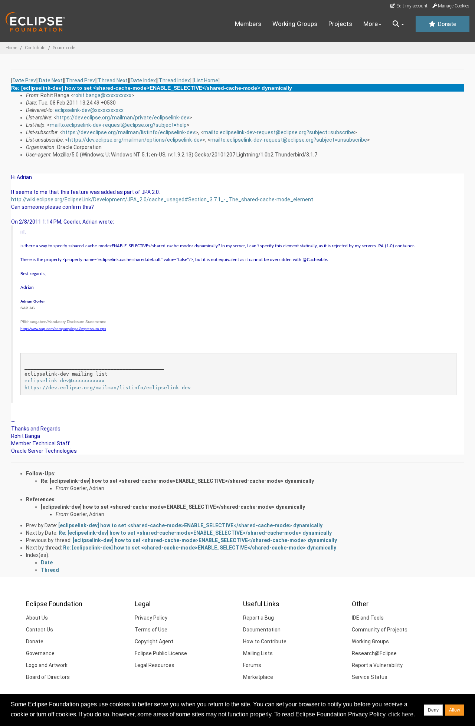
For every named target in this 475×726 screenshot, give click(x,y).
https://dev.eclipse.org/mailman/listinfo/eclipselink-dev (128, 132)
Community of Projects (379, 630)
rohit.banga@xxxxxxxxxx (102, 95)
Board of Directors (48, 677)
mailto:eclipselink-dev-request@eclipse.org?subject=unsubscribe (288, 140)
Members (248, 23)
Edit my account (411, 6)
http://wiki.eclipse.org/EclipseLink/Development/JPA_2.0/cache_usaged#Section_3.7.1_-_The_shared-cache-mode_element (162, 199)
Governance (40, 653)
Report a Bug (258, 618)
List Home (206, 80)
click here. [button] (401, 714)
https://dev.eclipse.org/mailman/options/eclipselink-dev (135, 140)
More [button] (370, 23)
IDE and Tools (368, 618)
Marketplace (258, 677)
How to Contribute (264, 641)
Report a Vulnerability (377, 665)
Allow (454, 710)
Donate (446, 24)
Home (11, 47)
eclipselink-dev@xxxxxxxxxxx (89, 110)
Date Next (51, 80)
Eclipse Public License (161, 653)
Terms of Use (151, 630)
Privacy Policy (151, 618)
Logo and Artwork (47, 665)
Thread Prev (80, 80)
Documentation (262, 630)
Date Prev (24, 80)
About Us (37, 618)
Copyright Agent (154, 641)
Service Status (369, 677)
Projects (340, 23)
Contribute (35, 47)
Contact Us (39, 630)
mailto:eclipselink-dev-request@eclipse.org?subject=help (118, 125)
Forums (252, 665)
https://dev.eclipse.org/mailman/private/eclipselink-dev (122, 118)
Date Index (143, 80)
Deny (433, 710)
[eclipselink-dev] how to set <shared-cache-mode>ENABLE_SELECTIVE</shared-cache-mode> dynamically (173, 507)
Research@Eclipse (374, 653)
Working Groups (294, 23)
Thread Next (113, 80)
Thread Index (174, 80)
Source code (64, 47)
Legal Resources (154, 665)
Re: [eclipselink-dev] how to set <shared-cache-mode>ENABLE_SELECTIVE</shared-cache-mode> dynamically (177, 481)
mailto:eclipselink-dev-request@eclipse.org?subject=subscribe (278, 132)
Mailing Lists (258, 653)
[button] (398, 24)
